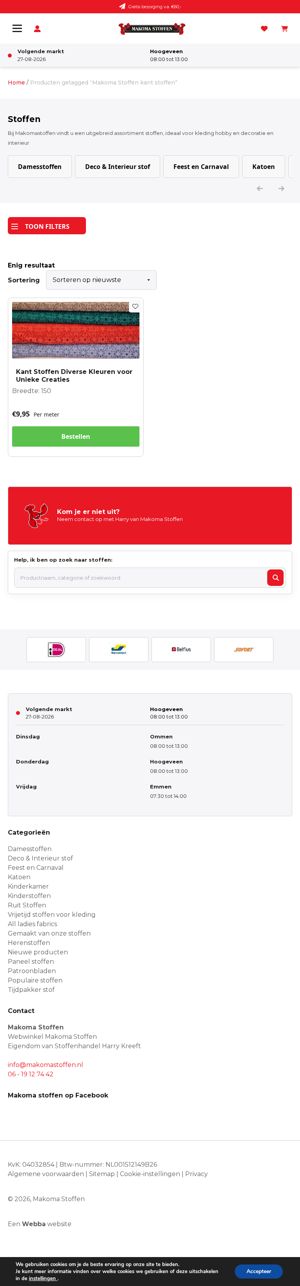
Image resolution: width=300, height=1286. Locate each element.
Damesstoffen (40, 166)
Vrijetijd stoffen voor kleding (52, 914)
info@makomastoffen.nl (45, 1065)
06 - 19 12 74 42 (31, 1074)
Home (16, 82)
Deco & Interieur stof (117, 166)
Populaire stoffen (35, 980)
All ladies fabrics (32, 924)
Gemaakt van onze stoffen (49, 933)
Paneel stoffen (31, 961)
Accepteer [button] (258, 1271)
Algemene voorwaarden (46, 1174)
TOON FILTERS (47, 226)
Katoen (263, 166)
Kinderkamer (28, 886)
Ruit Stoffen (27, 905)
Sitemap (102, 1174)
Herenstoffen (29, 943)
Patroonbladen (32, 971)
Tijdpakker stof (31, 989)
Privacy (196, 1174)
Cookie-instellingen (150, 1174)
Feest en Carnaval (201, 166)
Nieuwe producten (38, 952)
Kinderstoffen (29, 896)
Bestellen (75, 436)
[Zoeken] (275, 577)
